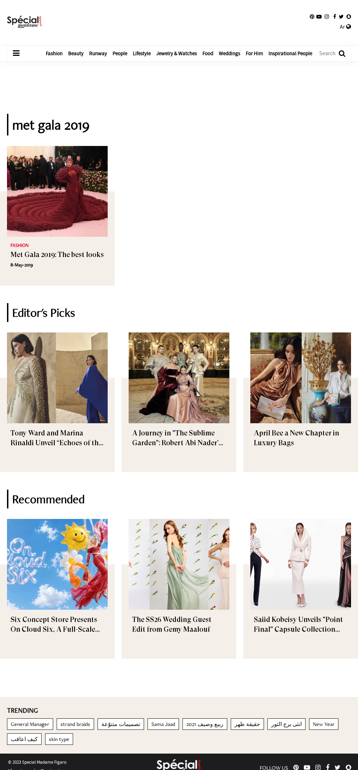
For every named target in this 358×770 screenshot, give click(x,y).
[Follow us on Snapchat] (348, 17)
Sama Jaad (163, 724)
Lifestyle (142, 53)
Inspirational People (290, 53)
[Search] (338, 54)
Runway (98, 53)
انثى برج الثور (286, 724)
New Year (324, 724)
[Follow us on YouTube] (319, 17)
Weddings (229, 53)
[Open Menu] (16, 53)
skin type (59, 739)
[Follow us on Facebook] (334, 17)
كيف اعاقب (24, 739)
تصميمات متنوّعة (120, 724)
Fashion (54, 53)
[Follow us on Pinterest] (312, 17)
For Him (254, 53)
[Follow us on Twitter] (341, 17)
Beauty (76, 53)
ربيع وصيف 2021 (204, 724)
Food (207, 53)
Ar (343, 26)
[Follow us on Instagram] (326, 17)
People (120, 53)
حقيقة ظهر (247, 724)
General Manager (30, 724)
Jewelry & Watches (176, 53)
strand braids (75, 724)
